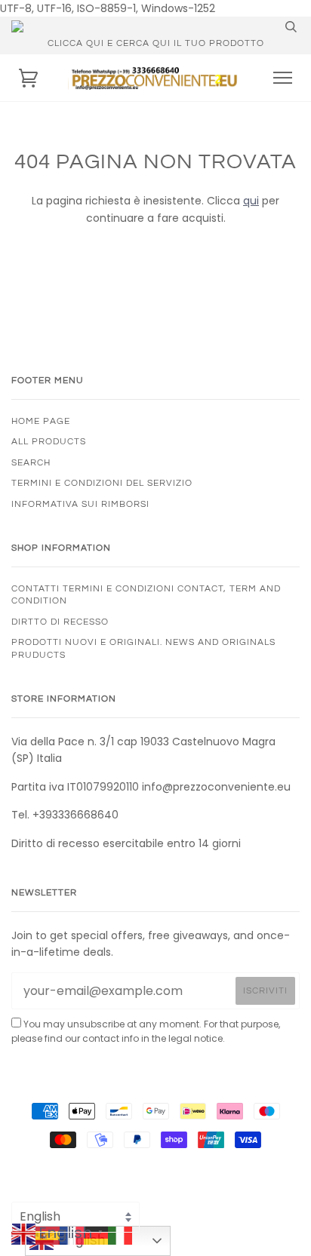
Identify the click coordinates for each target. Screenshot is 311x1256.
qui (251, 200)
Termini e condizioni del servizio (101, 482)
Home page (40, 420)
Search (31, 462)
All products (48, 441)
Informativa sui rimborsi (80, 503)
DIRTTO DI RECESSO (60, 621)
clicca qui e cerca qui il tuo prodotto (156, 43)
